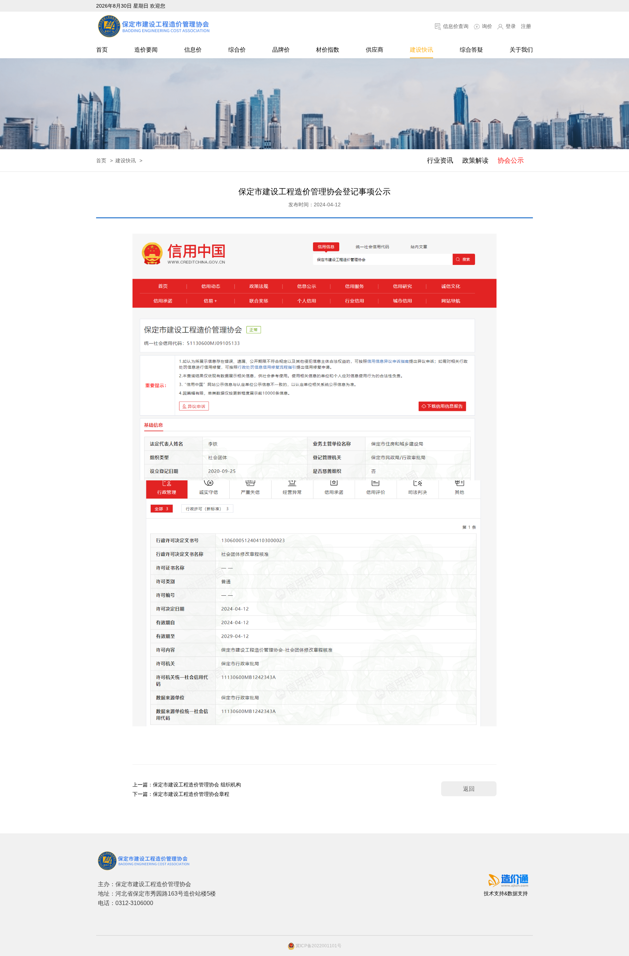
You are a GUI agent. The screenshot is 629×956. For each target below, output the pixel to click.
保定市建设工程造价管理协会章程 (191, 794)
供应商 (374, 50)
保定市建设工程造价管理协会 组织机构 (197, 785)
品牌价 (281, 50)
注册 (526, 26)
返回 (469, 789)
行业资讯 (440, 160)
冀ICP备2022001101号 (317, 945)
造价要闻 (146, 50)
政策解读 (475, 160)
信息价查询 (455, 26)
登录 (510, 26)
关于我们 (521, 50)
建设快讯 (421, 50)
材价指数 (327, 50)
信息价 (193, 50)
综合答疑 (471, 50)
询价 (486, 26)
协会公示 (511, 160)
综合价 (237, 50)
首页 (102, 50)
